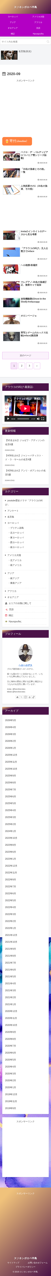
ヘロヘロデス (25, 665)
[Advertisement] (25, 108)
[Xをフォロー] (21, 697)
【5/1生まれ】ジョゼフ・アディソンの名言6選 (24, 442)
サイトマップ (13, 1263)
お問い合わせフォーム (38, 1263)
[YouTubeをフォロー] (29, 697)
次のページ (25, 355)
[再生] (8, 418)
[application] (25, 408)
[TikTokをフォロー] (33, 697)
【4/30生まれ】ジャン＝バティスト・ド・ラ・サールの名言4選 (24, 457)
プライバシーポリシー (25, 1267)
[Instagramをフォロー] (25, 697)
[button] (48, 41)
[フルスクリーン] (42, 418)
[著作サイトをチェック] (17, 697)
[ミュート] (38, 418)
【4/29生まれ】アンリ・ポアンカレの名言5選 (25, 472)
